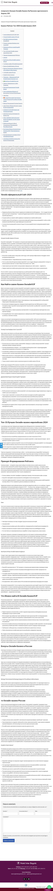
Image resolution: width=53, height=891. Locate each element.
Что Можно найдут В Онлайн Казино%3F (12, 63)
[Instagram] (26, 879)
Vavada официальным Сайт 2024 (11, 34)
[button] (49, 887)
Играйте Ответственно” (9, 74)
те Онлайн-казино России (9, 72)
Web (36, 811)
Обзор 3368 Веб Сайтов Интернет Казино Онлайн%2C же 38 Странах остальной (11, 119)
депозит (5, 57)
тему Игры (5, 95)
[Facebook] (24, 879)
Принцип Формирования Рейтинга (11, 55)
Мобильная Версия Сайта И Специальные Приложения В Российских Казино (10, 125)
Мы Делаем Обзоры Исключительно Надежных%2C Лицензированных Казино (11, 130)
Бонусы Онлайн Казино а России (11, 66)
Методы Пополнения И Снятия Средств (12, 103)
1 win (21, 190)
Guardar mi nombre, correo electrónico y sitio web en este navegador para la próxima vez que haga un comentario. (25, 836)
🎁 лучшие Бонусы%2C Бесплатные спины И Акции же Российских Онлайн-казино (12, 99)
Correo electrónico (23, 811)
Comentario (6, 816)
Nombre (5, 811)
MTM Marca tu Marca (30, 888)
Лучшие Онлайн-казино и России (11, 36)
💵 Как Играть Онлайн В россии (10, 81)
